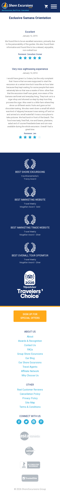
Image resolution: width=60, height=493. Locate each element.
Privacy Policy (30, 398)
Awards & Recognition (30, 340)
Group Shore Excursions (30, 353)
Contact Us (30, 345)
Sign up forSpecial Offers (30, 316)
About (30, 336)
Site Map (30, 402)
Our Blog (30, 358)
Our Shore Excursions (30, 362)
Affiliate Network (30, 371)
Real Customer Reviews (30, 389)
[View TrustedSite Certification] (30, 478)
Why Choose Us (30, 375)
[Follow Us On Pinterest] (41, 421)
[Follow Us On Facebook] (18, 421)
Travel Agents (30, 366)
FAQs (30, 349)
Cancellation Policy (30, 393)
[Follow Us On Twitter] (26, 421)
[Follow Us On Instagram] (33, 421)
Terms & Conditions (30, 406)
